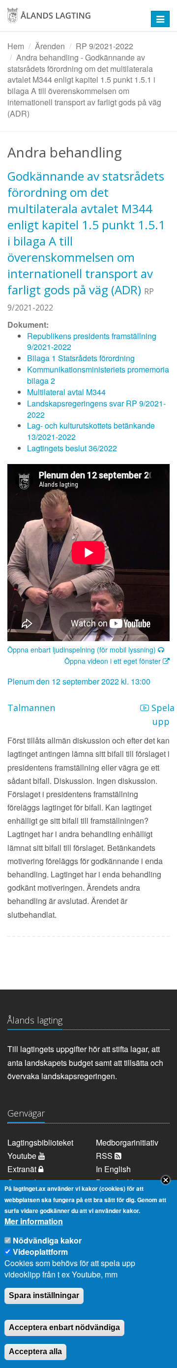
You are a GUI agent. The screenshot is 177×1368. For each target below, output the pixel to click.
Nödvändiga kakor (47, 1240)
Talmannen (31, 708)
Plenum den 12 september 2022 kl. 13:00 (78, 681)
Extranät (22, 1169)
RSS (105, 1155)
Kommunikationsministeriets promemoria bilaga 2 (98, 375)
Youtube (22, 1155)
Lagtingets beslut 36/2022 (72, 448)
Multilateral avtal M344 (66, 392)
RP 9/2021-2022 (104, 46)
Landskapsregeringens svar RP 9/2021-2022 (96, 409)
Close (166, 1180)
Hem (15, 46)
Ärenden (50, 46)
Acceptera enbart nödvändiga (64, 1327)
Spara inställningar (44, 1295)
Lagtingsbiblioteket (40, 1142)
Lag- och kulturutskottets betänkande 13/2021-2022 (91, 431)
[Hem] (73, 19)
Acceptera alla (35, 1351)
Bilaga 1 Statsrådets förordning (81, 358)
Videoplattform (40, 1251)
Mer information (33, 1221)
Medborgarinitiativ (127, 1142)
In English (113, 1169)
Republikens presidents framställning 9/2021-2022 (91, 341)
